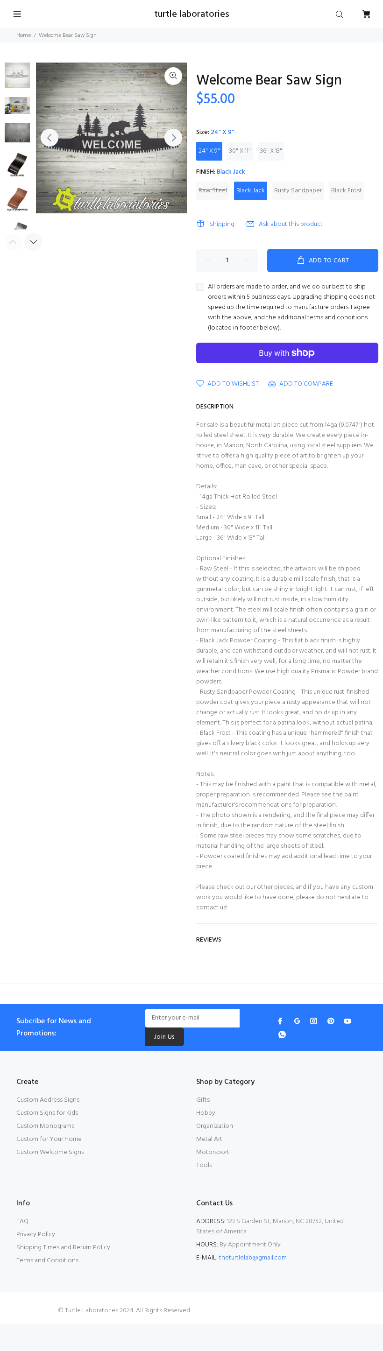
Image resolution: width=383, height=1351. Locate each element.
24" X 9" (209, 151)
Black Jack (250, 190)
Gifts (203, 1100)
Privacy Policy (35, 1234)
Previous (49, 138)
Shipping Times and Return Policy (63, 1247)
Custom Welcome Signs (50, 1152)
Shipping (221, 224)
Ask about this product (291, 224)
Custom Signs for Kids (47, 1113)
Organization (214, 1126)
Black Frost (346, 190)
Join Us (164, 1037)
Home (23, 35)
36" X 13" (271, 151)
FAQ (22, 1221)
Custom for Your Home (49, 1139)
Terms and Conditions (47, 1260)
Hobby (205, 1113)
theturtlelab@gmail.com (253, 1257)
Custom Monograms (45, 1126)
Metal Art (209, 1139)
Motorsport (212, 1152)
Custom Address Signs (47, 1100)
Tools (204, 1165)
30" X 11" (240, 151)
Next (173, 138)
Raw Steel (213, 190)
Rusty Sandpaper (298, 190)
